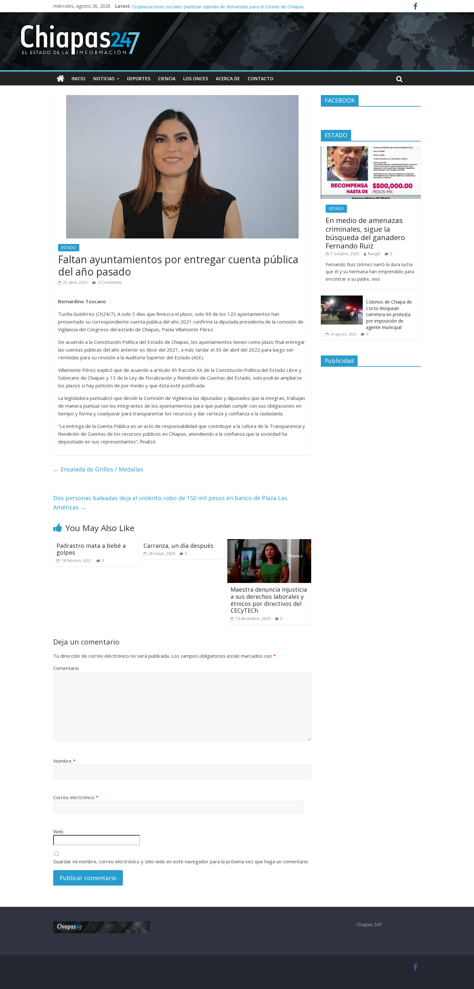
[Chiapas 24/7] (60, 78)
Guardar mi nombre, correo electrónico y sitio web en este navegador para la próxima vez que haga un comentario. (181, 861)
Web (58, 831)
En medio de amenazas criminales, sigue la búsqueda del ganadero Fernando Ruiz (365, 232)
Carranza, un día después (178, 545)
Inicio (78, 78)
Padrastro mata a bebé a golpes (91, 549)
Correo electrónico (75, 797)
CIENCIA (166, 78)
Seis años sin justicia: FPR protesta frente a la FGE (184, 6)
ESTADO (68, 247)
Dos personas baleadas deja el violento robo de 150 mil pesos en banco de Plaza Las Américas (170, 502)
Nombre (64, 761)
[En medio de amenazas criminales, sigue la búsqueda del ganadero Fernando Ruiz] (371, 150)
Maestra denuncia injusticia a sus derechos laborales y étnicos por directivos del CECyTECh (269, 600)
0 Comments (109, 282)
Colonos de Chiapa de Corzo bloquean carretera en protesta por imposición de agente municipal (389, 314)
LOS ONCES (195, 78)
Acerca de (228, 78)
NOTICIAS (103, 78)
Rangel (374, 254)
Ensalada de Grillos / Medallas (98, 469)
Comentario (66, 668)
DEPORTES (138, 78)
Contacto (260, 78)
